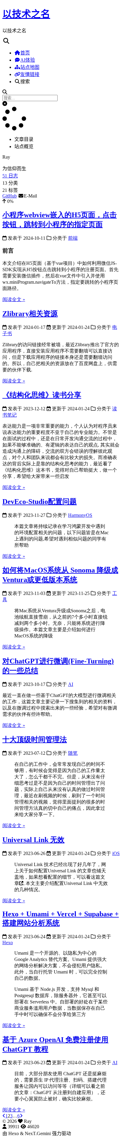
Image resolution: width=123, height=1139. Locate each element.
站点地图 (29, 67)
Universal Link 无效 (33, 840)
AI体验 (27, 60)
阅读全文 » (13, 299)
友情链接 (29, 74)
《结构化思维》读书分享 (41, 395)
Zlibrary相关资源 (30, 314)
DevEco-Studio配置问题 (39, 501)
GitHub (9, 195)
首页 (25, 52)
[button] (4, 103)
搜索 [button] (25, 81)
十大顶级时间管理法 (34, 739)
